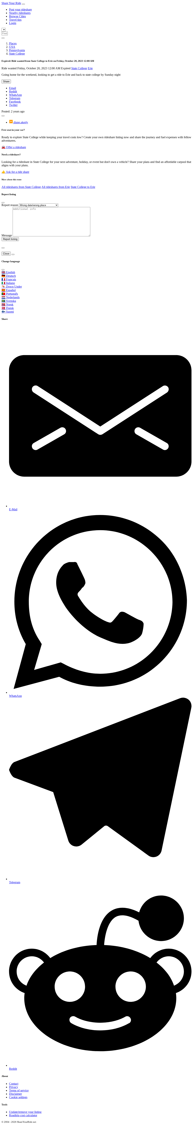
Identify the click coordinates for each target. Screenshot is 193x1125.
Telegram (14, 98)
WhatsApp (15, 94)
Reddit (13, 91)
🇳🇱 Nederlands (11, 297)
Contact (13, 1083)
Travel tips (15, 19)
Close (6, 253)
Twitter (13, 105)
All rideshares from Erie (55, 187)
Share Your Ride (11, 3)
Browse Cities (17, 16)
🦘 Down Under (12, 286)
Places (13, 43)
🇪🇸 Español (9, 290)
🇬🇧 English (8, 272)
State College (17, 53)
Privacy (13, 1087)
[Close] (3, 202)
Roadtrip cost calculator (23, 1115)
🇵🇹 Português (10, 293)
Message (7, 235)
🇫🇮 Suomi (8, 311)
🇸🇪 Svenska (9, 300)
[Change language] (3, 38)
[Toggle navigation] (23, 4)
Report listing (10, 239)
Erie (90, 68)
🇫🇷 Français (9, 279)
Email (12, 88)
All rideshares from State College (21, 187)
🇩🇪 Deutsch (9, 275)
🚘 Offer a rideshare (14, 147)
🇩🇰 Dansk (8, 308)
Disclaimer (15, 1093)
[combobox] (5, 33)
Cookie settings (18, 1097)
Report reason (10, 205)
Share (6, 81)
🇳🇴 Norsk (7, 304)
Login (12, 23)
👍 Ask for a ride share (15, 171)
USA (12, 46)
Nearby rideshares (20, 13)
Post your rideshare (20, 9)
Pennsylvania (17, 50)
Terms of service (19, 1090)
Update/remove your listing (25, 1112)
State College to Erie (83, 187)
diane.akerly (20, 122)
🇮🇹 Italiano (8, 283)
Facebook (15, 101)
